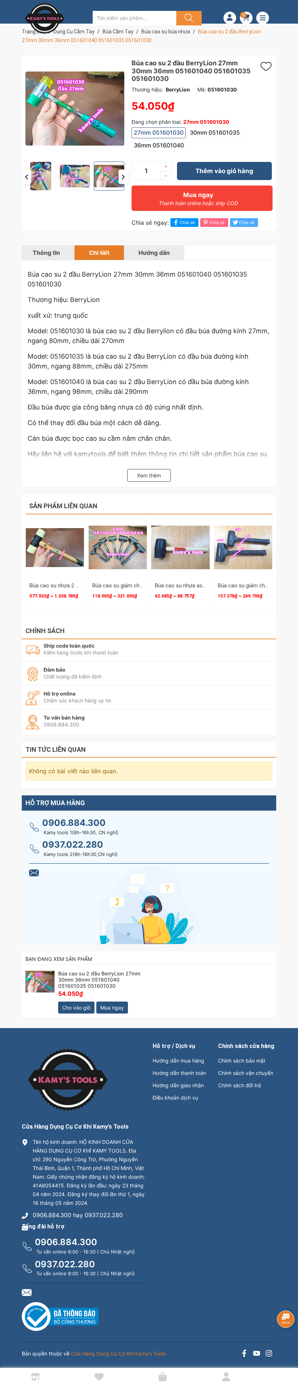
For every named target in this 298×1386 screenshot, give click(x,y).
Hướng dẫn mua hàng (178, 1060)
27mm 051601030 (159, 132)
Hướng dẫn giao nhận (178, 1085)
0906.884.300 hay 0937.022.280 (78, 1215)
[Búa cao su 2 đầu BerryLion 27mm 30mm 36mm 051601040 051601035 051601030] (40, 985)
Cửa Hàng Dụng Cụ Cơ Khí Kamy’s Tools (118, 1353)
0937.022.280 (72, 844)
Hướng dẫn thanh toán (179, 1073)
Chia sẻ (187, 222)
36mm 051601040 (159, 145)
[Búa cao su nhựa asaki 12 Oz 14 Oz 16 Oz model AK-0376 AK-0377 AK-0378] (180, 547)
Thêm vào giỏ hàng (224, 171)
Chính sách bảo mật (241, 1060)
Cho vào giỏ (76, 1007)
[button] (26, 177)
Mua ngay (198, 198)
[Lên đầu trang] (286, 1355)
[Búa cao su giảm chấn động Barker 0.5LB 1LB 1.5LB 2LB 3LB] (243, 547)
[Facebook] (244, 1354)
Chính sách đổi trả (239, 1085)
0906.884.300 (74, 823)
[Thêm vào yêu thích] (268, 66)
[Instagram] (269, 1354)
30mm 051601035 (215, 132)
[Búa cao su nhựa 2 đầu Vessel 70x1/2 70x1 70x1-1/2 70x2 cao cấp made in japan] (55, 547)
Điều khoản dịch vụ (175, 1097)
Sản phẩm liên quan (63, 506)
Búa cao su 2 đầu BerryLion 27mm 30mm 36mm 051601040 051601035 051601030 (99, 979)
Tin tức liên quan (55, 749)
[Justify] (188, 18)
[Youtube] (256, 1354)
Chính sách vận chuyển (245, 1073)
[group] (74, 108)
